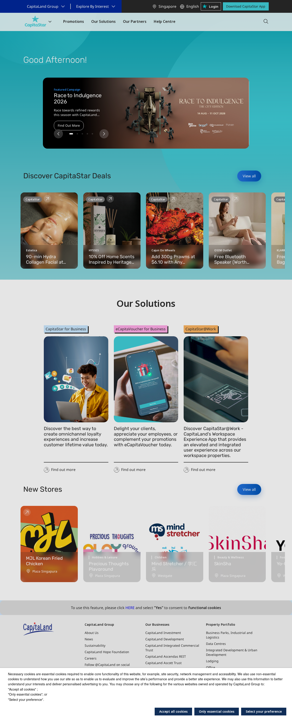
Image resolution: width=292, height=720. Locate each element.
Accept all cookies (173, 711)
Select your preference (264, 711)
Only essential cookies (216, 711)
